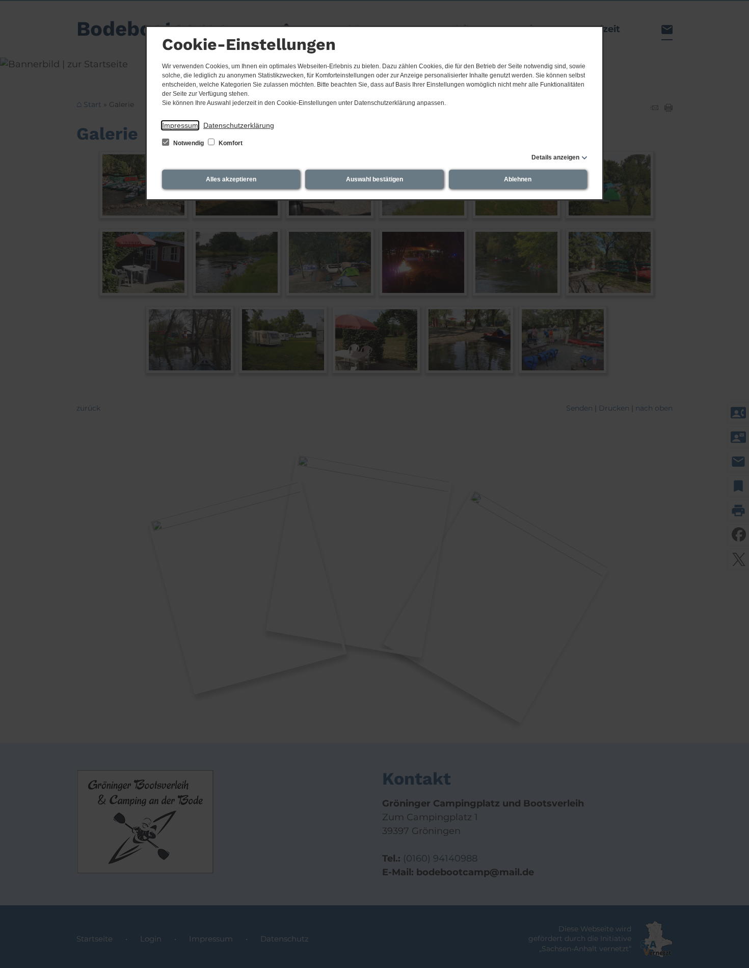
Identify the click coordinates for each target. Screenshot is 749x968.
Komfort (230, 143)
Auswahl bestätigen (374, 179)
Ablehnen (517, 179)
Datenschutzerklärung (238, 125)
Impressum (180, 125)
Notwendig (188, 143)
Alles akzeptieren (231, 179)
